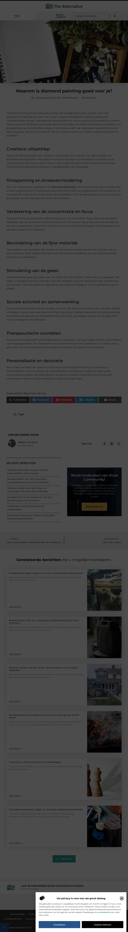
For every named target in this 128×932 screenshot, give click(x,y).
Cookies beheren (102, 924)
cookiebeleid (103, 912)
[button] (121, 898)
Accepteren (59, 924)
